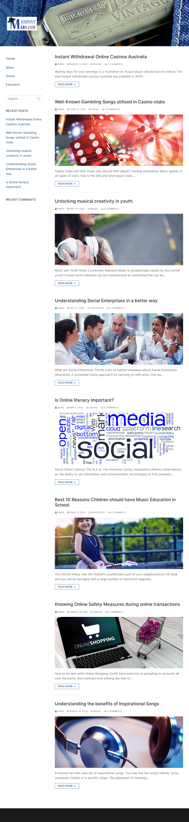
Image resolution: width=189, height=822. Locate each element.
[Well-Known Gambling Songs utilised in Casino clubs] (119, 140)
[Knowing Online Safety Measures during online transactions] (119, 642)
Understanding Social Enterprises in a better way (106, 300)
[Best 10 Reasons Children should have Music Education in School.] (119, 543)
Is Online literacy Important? (84, 400)
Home (10, 58)
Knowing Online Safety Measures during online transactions (117, 604)
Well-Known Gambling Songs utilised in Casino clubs (110, 101)
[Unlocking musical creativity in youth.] (119, 239)
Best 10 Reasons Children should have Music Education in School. (115, 502)
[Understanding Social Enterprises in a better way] (119, 339)
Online (97, 64)
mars (60, 64)
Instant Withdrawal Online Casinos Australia (101, 56)
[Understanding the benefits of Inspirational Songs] (119, 742)
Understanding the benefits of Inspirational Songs (107, 703)
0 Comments (115, 64)
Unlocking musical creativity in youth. (94, 201)
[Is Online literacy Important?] (119, 438)
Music (95, 109)
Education (97, 308)
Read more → (67, 84)
